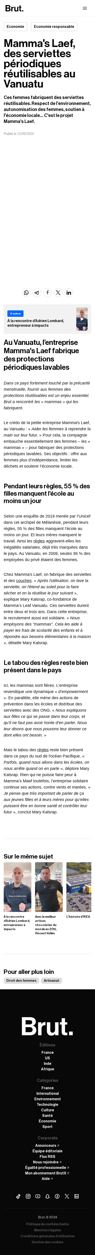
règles (39, 541)
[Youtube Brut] (37, 1196)
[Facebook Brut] (57, 1196)
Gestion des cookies (47, 1242)
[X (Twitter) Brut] (66, 1196)
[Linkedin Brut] (76, 1196)
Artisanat (51, 980)
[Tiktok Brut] (18, 1196)
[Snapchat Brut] (47, 1196)
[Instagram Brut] (28, 1196)
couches (24, 580)
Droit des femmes (21, 980)
